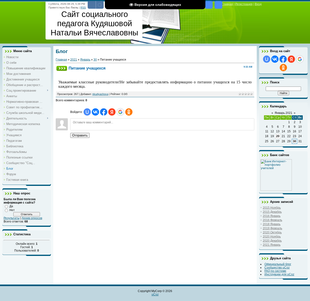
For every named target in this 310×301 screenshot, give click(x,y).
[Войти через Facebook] (103, 112)
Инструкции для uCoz (279, 274)
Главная (61, 59)
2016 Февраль (272, 220)
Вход (258, 4)
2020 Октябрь (272, 232)
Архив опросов (32, 218)
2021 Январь (271, 244)
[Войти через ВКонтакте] (95, 112)
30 (95, 59)
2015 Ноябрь (272, 207)
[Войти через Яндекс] (112, 112)
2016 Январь (271, 216)
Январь (85, 59)
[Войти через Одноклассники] (128, 112)
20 (277, 136)
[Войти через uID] (87, 112)
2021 (73, 59)
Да (11, 206)
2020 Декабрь (272, 240)
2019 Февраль (272, 228)
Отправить (80, 135)
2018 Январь (271, 224)
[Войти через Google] (120, 112)
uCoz (155, 294)
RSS (83, 7)
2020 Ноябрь (272, 236)
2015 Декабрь (272, 212)
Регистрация (244, 4)
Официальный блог (277, 264)
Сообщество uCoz (277, 267)
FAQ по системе (275, 271)
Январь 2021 (283, 113)
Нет (12, 210)
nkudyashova (100, 94)
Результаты (12, 218)
